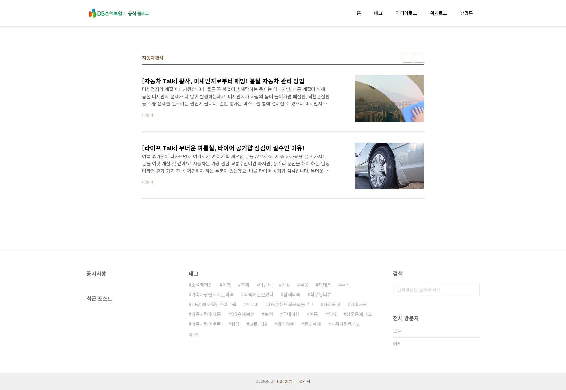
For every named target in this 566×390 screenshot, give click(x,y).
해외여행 (285, 324)
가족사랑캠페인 (346, 324)
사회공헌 (331, 304)
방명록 (466, 13)
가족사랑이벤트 (206, 324)
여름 (314, 314)
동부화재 (312, 324)
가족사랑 (358, 304)
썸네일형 (407, 58)
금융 (304, 284)
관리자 (304, 381)
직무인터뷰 (320, 294)
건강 (286, 284)
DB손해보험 (243, 314)
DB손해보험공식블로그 (291, 304)
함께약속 (291, 294)
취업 (235, 324)
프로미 (252, 304)
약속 (332, 314)
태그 (378, 13)
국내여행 (291, 314)
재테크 (324, 284)
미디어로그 (406, 13)
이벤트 (265, 284)
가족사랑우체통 (206, 314)
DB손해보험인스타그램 (213, 304)
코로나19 (258, 324)
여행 (226, 284)
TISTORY (284, 381)
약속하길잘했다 (259, 294)
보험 (268, 314)
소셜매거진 (202, 284)
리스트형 (419, 58)
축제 (245, 284)
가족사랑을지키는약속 (212, 294)
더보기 (194, 334)
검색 (473, 289)
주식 (345, 284)
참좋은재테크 (359, 314)
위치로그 (438, 13)
